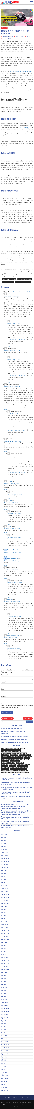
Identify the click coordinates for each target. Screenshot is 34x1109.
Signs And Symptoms (14, 769)
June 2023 (3, 948)
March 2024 (4, 921)
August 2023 (4, 942)
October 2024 (4, 900)
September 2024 (5, 903)
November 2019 (5, 1012)
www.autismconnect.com (13, 1102)
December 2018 (5, 1045)
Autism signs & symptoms (7, 753)
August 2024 (4, 906)
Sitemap (15, 1097)
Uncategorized (5, 772)
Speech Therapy (5, 770)
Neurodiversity (19, 762)
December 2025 (5, 858)
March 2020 (4, 999)
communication (5, 756)
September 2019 (5, 1018)
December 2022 (5, 960)
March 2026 (4, 849)
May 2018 (3, 1066)
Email (3, 689)
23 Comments (6, 38)
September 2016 (5, 1090)
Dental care (12, 756)
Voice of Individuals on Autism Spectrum (19, 772)
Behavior (21, 754)
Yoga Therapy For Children (24, 279)
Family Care (20, 758)
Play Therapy (5, 765)
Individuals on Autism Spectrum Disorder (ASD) (12, 759)
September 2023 (5, 939)
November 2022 (5, 963)
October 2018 (4, 1051)
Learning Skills (5, 761)
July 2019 (3, 1024)
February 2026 (4, 852)
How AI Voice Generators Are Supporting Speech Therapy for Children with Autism (16, 792)
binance (9, 599)
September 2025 (5, 867)
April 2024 (3, 918)
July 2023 (3, 945)
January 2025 (4, 891)
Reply (5, 319)
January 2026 (4, 855)
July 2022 (3, 975)
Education (28, 756)
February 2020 (4, 1002)
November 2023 (5, 933)
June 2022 (3, 978)
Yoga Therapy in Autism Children (23, 282)
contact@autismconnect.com (17, 339)
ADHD (3, 748)
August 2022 (4, 972)
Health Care (27, 758)
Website (3, 696)
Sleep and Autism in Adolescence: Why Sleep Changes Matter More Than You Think (16, 783)
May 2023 (3, 951)
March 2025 (4, 885)
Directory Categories (12, 1098)
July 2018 (3, 1060)
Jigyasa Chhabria (7, 36)
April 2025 (3, 882)
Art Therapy (21, 748)
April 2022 (3, 984)
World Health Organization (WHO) (21, 71)
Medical (12, 761)
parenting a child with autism (8, 764)
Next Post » (28, 718)
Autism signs (17, 751)
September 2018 (5, 1054)
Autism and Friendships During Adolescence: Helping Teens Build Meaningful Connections (16, 788)
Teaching (12, 770)
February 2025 (4, 888)
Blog (27, 1097)
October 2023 (4, 936)
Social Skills (24, 769)
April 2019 (3, 1033)
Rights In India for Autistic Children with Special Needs (14, 742)
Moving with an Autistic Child (8, 762)
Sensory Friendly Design (7, 767)
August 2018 (4, 1057)
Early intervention (20, 756)
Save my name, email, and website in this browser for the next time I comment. (17, 706)
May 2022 (3, 981)
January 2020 (4, 1006)
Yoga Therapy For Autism (9, 279)
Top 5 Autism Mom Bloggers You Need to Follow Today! (14, 739)
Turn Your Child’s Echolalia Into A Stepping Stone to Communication (13, 732)
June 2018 (3, 1063)
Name (3, 682)
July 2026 (3, 837)
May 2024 (3, 915)
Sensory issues (5, 769)
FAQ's (21, 1097)
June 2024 (3, 912)
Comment (4, 675)
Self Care (25, 765)
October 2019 (4, 1015)
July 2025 (3, 873)
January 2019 (4, 1042)
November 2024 (5, 897)
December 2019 (5, 1009)
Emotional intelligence (7, 758)
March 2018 (4, 1072)
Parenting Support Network (22, 764)
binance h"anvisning (13, 635)
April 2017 (3, 1084)
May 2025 (3, 879)
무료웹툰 (9, 500)
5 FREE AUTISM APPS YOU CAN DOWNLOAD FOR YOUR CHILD (14, 736)
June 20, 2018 (19, 36)
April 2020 (3, 996)
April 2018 (3, 1069)
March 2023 (4, 954)
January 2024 (4, 927)
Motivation (17, 761)
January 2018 (4, 1078)
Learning (26, 759)
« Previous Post (7, 718)
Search (29, 722)
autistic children (14, 754)
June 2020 (3, 990)
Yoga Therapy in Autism (8, 282)
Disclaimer (7, 1097)
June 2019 (3, 1027)
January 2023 (4, 957)
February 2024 (4, 924)
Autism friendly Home (15, 750)
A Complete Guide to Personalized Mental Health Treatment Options (15, 797)
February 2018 (4, 1075)
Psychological (12, 765)
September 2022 (5, 969)
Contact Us (23, 1098)
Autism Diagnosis (5, 750)
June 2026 (3, 840)
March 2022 (4, 987)
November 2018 (5, 1048)
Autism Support (5, 754)
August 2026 (4, 834)
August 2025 (4, 870)
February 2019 (4, 1039)
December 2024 (5, 894)
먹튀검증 (9, 481)
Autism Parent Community (7, 751)
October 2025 (4, 864)
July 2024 (3, 909)
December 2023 (5, 930)
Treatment (4, 27)
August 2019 (4, 1021)
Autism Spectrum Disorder (20, 753)
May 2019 (3, 1030)
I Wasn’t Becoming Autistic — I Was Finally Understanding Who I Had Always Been (16, 778)
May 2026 (3, 843)
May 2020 (3, 993)
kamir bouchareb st (12, 549)
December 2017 (5, 1081)
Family (15, 758)
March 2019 (4, 1036)
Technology (18, 770)
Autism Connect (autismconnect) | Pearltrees (21, 292)
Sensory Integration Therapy (21, 767)
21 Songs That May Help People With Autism (11, 728)
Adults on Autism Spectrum (11, 748)
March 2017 (4, 1087)
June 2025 (3, 876)
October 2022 (4, 966)
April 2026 (3, 846)
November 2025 (5, 861)
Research (19, 765)
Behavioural (27, 754)
